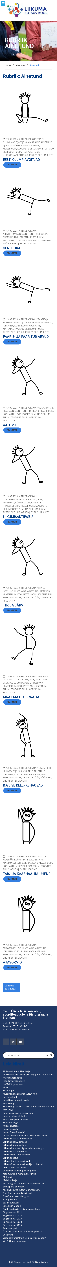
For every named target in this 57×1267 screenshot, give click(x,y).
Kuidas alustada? (11, 1125)
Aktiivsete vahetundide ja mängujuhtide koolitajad (27, 1074)
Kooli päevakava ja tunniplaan (18, 1113)
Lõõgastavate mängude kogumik (19, 1170)
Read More (12, 165)
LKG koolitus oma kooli (14, 1167)
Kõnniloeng (8, 1103)
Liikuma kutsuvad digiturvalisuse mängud (23, 1148)
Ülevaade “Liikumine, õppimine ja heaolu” (23, 1231)
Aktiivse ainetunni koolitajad (17, 1071)
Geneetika (11, 248)
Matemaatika (10, 328)
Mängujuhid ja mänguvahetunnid (19, 1173)
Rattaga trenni (10, 1199)
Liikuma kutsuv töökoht (15, 1145)
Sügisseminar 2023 (12, 1218)
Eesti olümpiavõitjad (21, 160)
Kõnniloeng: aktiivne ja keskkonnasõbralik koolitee (28, 1106)
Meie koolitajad (10, 1180)
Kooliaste (23, 148)
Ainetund (46, 142)
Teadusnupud (10, 1228)
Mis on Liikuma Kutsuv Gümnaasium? (21, 1189)
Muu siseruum (24, 240)
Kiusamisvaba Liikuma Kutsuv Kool (20, 1093)
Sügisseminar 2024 (12, 1221)
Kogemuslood (10, 1096)
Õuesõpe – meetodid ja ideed (17, 1193)
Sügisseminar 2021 (12, 1212)
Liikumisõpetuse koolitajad (16, 1161)
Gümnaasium (20, 145)
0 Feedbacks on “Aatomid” (34, 407)
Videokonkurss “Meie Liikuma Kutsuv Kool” (24, 1237)
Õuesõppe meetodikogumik (17, 1196)
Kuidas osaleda (10, 1129)
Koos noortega (10, 1122)
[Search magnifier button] (51, 1055)
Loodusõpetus (24, 414)
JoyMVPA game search (14, 1084)
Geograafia (9, 682)
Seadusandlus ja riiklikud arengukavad (22, 1209)
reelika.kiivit (45, 155)
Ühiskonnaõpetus (13, 155)
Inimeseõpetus (11, 505)
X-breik (29, 155)
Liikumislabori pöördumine (16, 1154)
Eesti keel (20, 862)
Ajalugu (7, 145)
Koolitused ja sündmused (15, 1119)
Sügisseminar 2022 (12, 1215)
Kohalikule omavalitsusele (16, 1100)
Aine (37, 142)
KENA (5, 1087)
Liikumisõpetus (39, 148)
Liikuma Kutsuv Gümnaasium (17, 1138)
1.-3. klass (28, 322)
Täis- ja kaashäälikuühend (27, 874)
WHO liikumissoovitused (15, 1241)
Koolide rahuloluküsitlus (15, 1116)
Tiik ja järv (13, 605)
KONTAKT (8, 1109)
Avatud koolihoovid (12, 1077)
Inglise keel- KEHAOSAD (23, 785)
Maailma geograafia (21, 697)
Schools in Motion (12, 1205)
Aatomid (10, 425)
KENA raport (9, 1090)
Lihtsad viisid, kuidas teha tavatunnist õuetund (26, 1135)
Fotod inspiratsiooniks (14, 1080)
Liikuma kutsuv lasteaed (15, 1141)
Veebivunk (8, 1234)
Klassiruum (9, 148)
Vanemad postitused (10, 987)
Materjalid (8, 1177)
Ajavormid (12, 962)
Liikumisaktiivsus (18, 517)
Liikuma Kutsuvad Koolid (15, 1151)
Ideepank (34, 145)
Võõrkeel (45, 777)
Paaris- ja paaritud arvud (26, 337)
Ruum (18, 151)
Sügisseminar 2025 (12, 1225)
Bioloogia (41, 233)
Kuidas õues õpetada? (14, 1132)
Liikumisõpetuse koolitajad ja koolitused (23, 1164)
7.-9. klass (28, 142)
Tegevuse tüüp (30, 151)
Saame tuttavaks (11, 1202)
